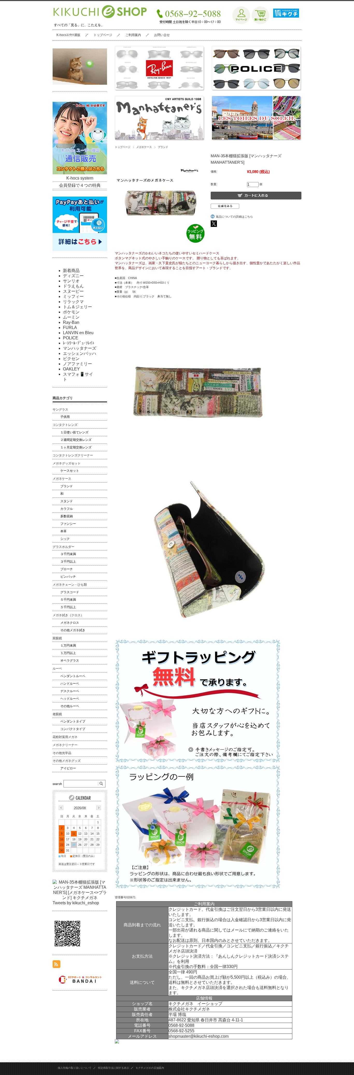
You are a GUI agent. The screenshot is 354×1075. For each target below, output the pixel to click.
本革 (63, 531)
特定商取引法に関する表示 (113, 1067)
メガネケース (144, 147)
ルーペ (57, 668)
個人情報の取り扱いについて (74, 1067)
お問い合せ (162, 35)
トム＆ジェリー (77, 307)
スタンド (66, 501)
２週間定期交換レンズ (75, 440)
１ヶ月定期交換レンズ (75, 447)
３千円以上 (68, 561)
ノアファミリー (77, 364)
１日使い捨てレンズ (74, 432)
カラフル (66, 509)
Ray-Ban (71, 322)
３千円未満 (68, 554)
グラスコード (69, 592)
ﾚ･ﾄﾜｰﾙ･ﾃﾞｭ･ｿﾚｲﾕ (78, 343)
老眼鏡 (57, 714)
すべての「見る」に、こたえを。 (79, 25)
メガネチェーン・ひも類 (70, 584)
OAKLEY (71, 369)
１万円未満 (68, 645)
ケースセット (69, 470)
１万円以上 (68, 653)
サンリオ (71, 281)
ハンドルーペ (69, 683)
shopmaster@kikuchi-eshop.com (198, 1036)
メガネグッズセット (67, 463)
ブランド (163, 147)
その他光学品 (62, 753)
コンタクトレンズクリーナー (73, 455)
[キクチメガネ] (285, 23)
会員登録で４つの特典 (80, 185)
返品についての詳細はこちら (234, 216)
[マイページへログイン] (241, 23)
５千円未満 (68, 599)
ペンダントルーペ (72, 676)
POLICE (70, 338)
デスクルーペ (69, 691)
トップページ (103, 35)
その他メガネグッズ (67, 761)
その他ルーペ (69, 706)
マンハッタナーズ (79, 348)
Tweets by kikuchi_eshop (76, 903)
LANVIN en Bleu (78, 333)
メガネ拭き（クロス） (68, 615)
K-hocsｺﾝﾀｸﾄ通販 (68, 35)
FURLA (70, 327)
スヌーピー (73, 291)
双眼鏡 (57, 638)
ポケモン (71, 312)
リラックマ (73, 301)
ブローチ (66, 569)
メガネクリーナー (65, 745)
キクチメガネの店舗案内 (150, 1067)
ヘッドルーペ (69, 698)
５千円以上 (68, 607)
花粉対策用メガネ (65, 737)
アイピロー (68, 768)
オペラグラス (69, 660)
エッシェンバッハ (79, 353)
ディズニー (73, 276)
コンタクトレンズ (65, 425)
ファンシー (68, 524)
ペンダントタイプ (72, 721)
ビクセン (71, 358)
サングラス (60, 409)
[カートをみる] (260, 23)
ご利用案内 (133, 35)
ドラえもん (73, 286)
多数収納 (66, 516)
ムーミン (71, 317)
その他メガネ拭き (72, 630)
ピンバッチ (68, 576)
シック (65, 539)
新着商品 (71, 270)
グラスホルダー (63, 547)
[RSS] (56, 965)
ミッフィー (73, 296)
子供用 (65, 417)
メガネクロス (69, 623)
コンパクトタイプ (72, 729)
